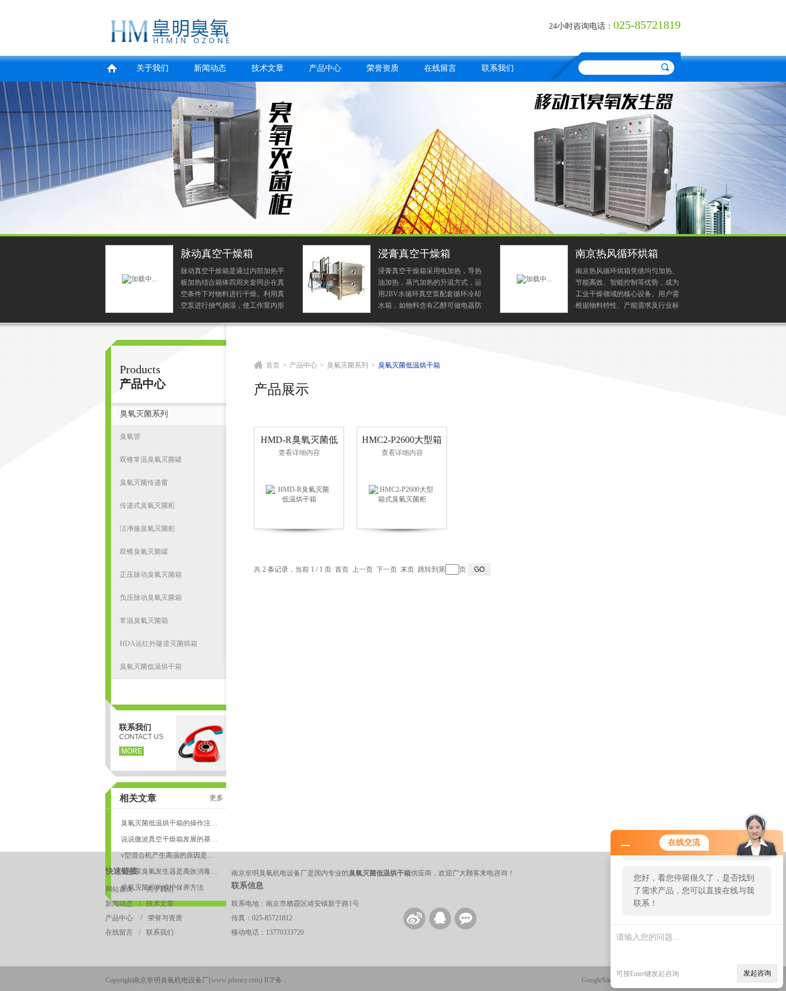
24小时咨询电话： (581, 26)
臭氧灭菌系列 (144, 414)
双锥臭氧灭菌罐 (144, 552)
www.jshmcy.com (235, 980)
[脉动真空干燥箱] (139, 278)
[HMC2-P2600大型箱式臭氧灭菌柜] (402, 494)
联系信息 (247, 885)
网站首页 (119, 889)
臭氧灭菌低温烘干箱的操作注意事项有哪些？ (169, 823)
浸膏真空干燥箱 (414, 253)
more (131, 751)
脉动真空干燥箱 (217, 253)
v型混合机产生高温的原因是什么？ (169, 855)
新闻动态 (210, 68)
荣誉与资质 (165, 918)
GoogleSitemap (603, 980)
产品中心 (325, 68)
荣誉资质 (383, 68)
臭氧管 (130, 437)
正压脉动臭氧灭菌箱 (151, 575)
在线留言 (440, 68)
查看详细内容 (299, 453)
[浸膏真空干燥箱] (336, 278)
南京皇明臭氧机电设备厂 (246, 26)
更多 (216, 798)
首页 (111, 67)
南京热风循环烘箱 (616, 253)
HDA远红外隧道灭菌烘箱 (158, 644)
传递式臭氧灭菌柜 (147, 506)
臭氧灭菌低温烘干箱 (151, 667)
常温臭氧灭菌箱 (144, 621)
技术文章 (267, 68)
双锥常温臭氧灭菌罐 (151, 460)
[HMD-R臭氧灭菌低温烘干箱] (299, 494)
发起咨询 (757, 973)
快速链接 (121, 871)
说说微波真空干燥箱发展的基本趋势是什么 (169, 839)
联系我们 (498, 68)
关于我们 (152, 68)
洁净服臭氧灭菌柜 (147, 529)
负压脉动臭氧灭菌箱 (151, 598)
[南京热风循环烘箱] (534, 278)
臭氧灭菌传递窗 (144, 483)
